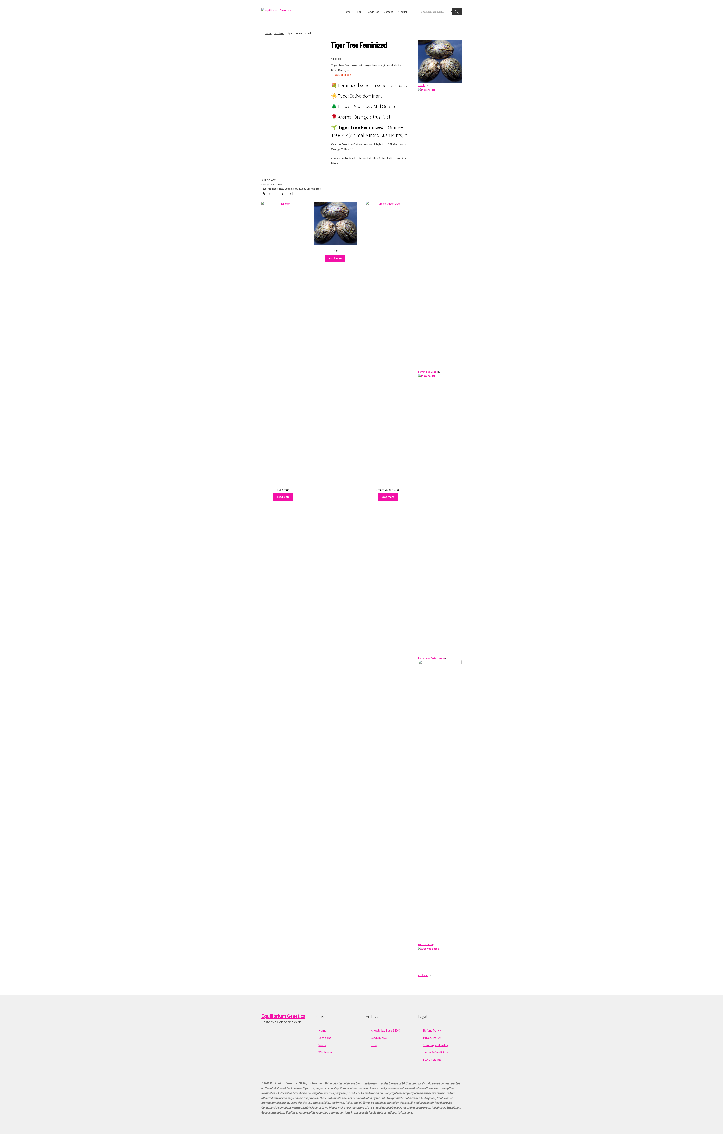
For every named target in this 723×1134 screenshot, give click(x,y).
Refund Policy (432, 1030)
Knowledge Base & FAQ (385, 1030)
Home (347, 12)
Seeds (322, 1045)
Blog (374, 1045)
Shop (359, 12)
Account (402, 12)
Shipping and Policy (435, 1045)
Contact (388, 12)
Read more (283, 496)
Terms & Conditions (435, 1052)
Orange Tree (313, 188)
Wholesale (325, 1052)
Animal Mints (275, 188)
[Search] (457, 11)
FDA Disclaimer (432, 1059)
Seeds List (373, 12)
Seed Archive (379, 1038)
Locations (324, 1038)
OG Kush (300, 188)
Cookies (289, 188)
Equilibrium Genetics (283, 1016)
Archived (279, 33)
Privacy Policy (432, 1038)
